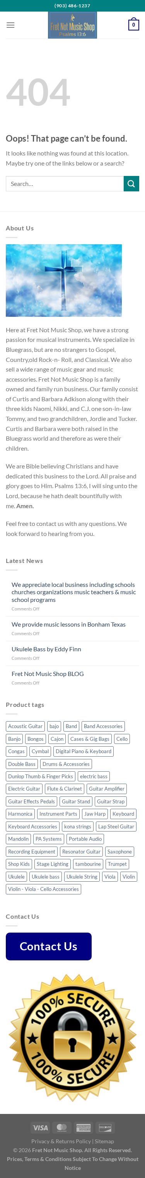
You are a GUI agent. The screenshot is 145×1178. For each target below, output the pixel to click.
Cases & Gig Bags (89, 739)
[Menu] (10, 24)
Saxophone (119, 851)
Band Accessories (103, 726)
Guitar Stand (76, 801)
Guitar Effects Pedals (31, 801)
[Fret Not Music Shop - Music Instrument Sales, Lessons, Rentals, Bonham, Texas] (73, 25)
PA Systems (49, 839)
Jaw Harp (95, 814)
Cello (122, 739)
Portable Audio (85, 839)
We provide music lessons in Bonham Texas (69, 624)
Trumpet (117, 864)
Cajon (57, 739)
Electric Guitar (24, 789)
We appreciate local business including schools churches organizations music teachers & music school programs (74, 592)
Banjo (14, 739)
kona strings (77, 826)
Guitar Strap (111, 801)
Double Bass (22, 764)
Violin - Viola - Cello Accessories (43, 889)
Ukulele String (82, 877)
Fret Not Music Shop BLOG (48, 673)
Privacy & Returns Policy (61, 1141)
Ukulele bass (46, 877)
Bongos (35, 739)
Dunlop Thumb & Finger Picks (40, 776)
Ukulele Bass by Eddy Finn (46, 648)
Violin (129, 877)
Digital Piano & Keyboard (83, 751)
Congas (16, 751)
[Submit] (131, 183)
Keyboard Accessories (32, 826)
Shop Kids (19, 864)
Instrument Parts (58, 814)
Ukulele (16, 877)
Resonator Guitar (81, 851)
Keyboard (123, 814)
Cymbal (40, 751)
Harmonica (20, 814)
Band (71, 726)
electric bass (93, 776)
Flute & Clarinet (64, 789)
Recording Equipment (31, 851)
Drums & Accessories (66, 764)
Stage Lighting (52, 864)
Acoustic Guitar (25, 726)
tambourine (88, 864)
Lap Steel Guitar (116, 826)
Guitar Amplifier (107, 789)
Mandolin (18, 839)
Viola (110, 877)
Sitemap (104, 1141)
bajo (54, 726)
